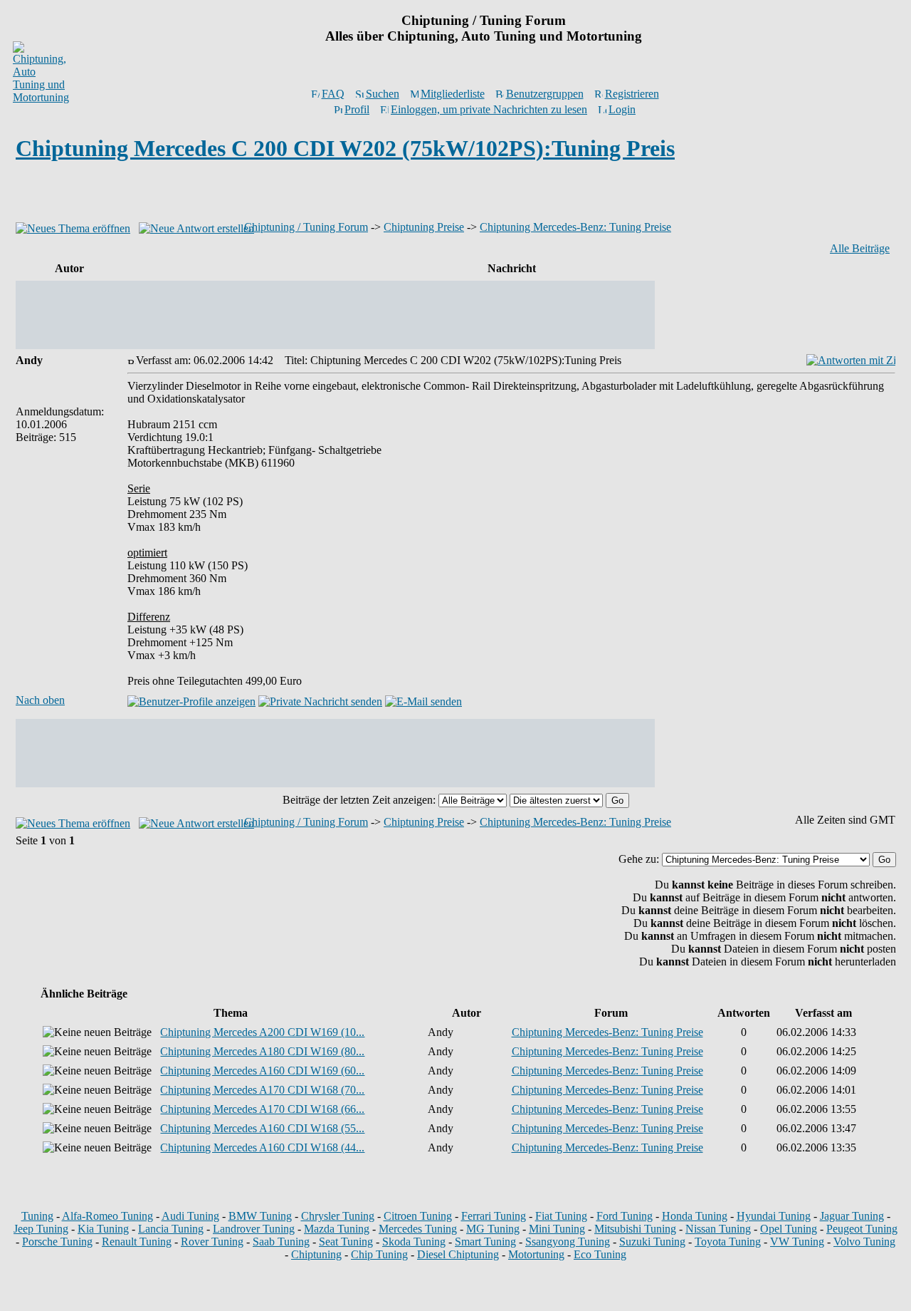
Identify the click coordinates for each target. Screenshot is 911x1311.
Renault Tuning (137, 1241)
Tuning (37, 1216)
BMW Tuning (260, 1216)
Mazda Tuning (336, 1229)
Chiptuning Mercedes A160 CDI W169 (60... (262, 1070)
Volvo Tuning (864, 1241)
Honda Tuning (694, 1216)
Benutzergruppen (545, 94)
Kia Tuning (103, 1229)
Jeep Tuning (41, 1229)
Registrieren (632, 94)
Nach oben (40, 700)
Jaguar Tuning (852, 1216)
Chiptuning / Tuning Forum (306, 227)
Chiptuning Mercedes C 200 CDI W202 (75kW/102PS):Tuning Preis (345, 148)
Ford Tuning (624, 1216)
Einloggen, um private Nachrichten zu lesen (489, 109)
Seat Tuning (346, 1241)
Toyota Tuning (728, 1241)
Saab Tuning (281, 1241)
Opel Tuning (788, 1229)
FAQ (333, 94)
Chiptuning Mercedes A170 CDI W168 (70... (262, 1090)
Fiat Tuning (561, 1216)
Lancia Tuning (171, 1229)
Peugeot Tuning (861, 1229)
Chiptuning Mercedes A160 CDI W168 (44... (262, 1147)
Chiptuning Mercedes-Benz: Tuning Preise (575, 227)
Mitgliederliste (453, 94)
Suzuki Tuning (652, 1241)
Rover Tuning (212, 1241)
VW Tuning (797, 1241)
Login (622, 109)
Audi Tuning (190, 1216)
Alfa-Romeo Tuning (107, 1216)
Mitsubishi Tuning (635, 1229)
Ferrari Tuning (493, 1216)
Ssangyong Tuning (567, 1241)
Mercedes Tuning (418, 1229)
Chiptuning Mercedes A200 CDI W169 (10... (262, 1032)
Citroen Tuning (418, 1216)
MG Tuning (493, 1229)
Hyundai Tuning (774, 1216)
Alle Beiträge (860, 248)
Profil (356, 109)
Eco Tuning (600, 1254)
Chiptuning (316, 1254)
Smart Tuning (485, 1241)
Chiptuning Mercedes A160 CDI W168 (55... (262, 1128)
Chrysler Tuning (337, 1216)
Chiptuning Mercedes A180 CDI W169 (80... (262, 1051)
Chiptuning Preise (424, 227)
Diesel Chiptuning (458, 1254)
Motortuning (536, 1254)
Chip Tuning (379, 1254)
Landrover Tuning (254, 1229)
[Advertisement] (455, 195)
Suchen (382, 94)
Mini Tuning (557, 1229)
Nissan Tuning (718, 1229)
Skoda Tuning (414, 1241)
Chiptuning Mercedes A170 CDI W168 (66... (262, 1109)
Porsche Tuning (57, 1241)
